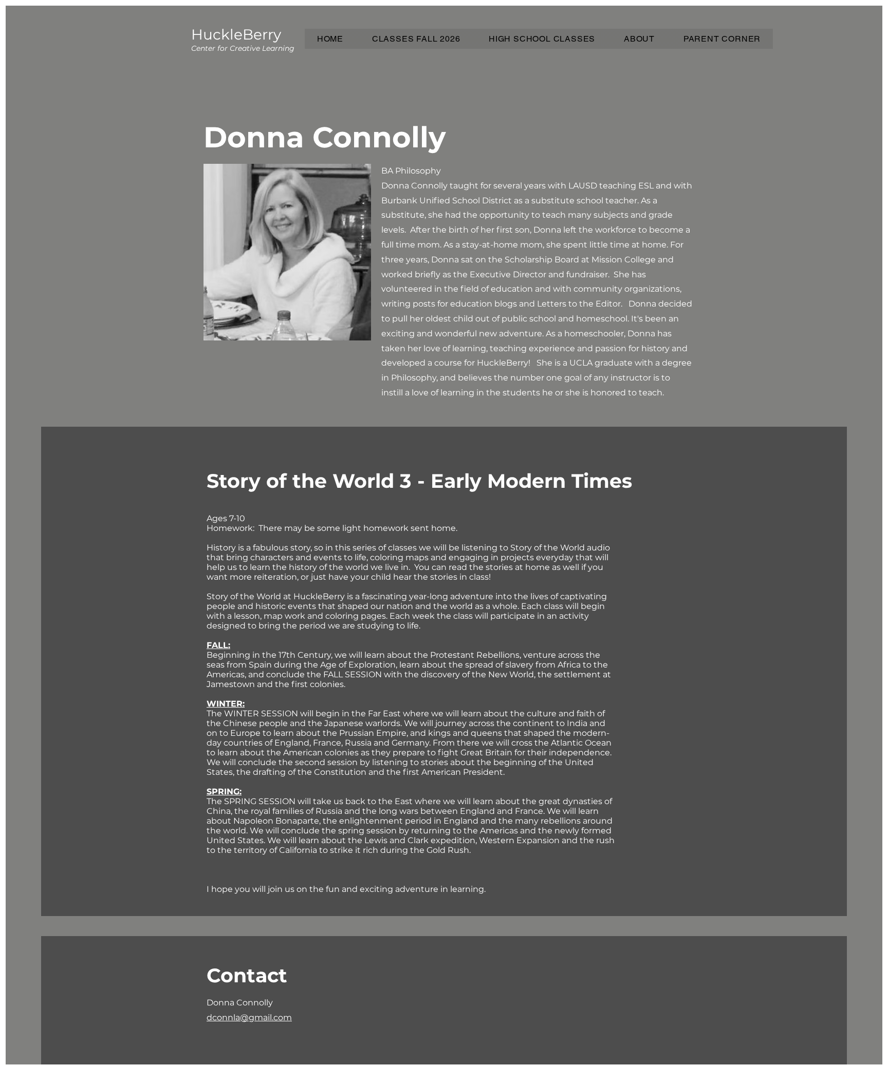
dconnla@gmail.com (249, 1017)
